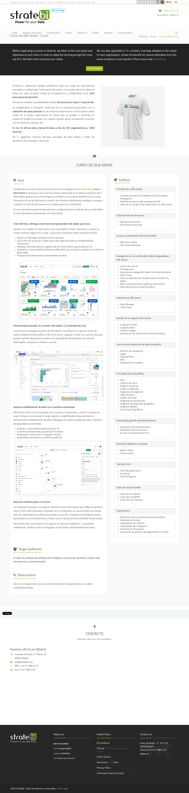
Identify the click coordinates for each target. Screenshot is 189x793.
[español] (167, 2)
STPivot (100, 748)
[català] (176, 2)
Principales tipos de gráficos (130, 374)
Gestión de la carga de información (134, 318)
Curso (153, 36)
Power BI (85, 189)
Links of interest (84, 3)
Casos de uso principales (129, 487)
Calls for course (94, 68)
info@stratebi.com (170, 11)
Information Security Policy (110, 773)
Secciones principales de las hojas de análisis (139, 344)
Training (143, 36)
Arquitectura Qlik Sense (129, 298)
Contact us (51, 3)
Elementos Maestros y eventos (132, 444)
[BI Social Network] (157, 2)
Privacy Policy (104, 768)
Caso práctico (123, 511)
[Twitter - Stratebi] (143, 2)
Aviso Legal (62, 789)
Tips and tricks (124, 464)
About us (14, 3)
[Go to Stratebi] (28, 17)
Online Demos (104, 757)
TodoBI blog (61, 3)
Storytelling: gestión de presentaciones (136, 421)
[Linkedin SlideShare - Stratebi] (153, 2)
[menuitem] (15, 32)
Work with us (40, 3)
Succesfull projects (26, 3)
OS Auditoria (103, 743)
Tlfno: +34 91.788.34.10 (26, 666)
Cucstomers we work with (64, 758)
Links (115, 762)
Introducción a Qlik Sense (129, 189)
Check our (62, 754)
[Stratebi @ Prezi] (162, 2)
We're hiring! (58, 10)
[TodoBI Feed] (139, 2)
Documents (71, 3)
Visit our (62, 749)
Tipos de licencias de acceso (130, 215)
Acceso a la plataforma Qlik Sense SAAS (137, 236)
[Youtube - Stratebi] (148, 2)
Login (93, 3)
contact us (159, 59)
